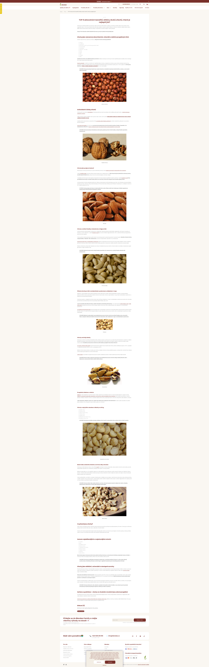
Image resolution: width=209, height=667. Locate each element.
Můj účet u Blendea (67, 646)
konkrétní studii (125, 177)
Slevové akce (66, 657)
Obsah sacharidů (80, 63)
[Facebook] (136, 636)
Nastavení (104, 665)
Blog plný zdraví (66, 652)
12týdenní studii (95, 232)
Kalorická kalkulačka (67, 650)
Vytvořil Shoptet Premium (66, 664)
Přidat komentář (81, 611)
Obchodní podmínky (88, 650)
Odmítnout (99, 662)
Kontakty (147, 7)
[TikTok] (144, 636)
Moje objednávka (87, 646)
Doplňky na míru (128, 7)
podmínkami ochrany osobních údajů (139, 622)
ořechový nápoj (126, 570)
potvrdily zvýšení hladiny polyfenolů (103, 121)
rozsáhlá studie (83, 173)
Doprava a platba (88, 648)
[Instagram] (132, 636)
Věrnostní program (139, 7)
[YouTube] (140, 636)
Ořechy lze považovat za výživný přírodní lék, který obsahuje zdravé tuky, (91, 599)
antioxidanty (90, 112)
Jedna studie (80, 354)
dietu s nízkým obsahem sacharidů (90, 66)
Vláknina (79, 394)
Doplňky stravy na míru (68, 648)
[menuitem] (65, 7)
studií (97, 467)
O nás (106, 648)
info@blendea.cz (114, 636)
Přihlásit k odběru (140, 620)
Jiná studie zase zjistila (81, 125)
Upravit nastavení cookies (143, 664)
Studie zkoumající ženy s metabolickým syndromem (87, 241)
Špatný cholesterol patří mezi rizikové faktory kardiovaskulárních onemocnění (104, 126)
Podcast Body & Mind (67, 654)
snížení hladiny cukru (124, 303)
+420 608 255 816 (126, 4)
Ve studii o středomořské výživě (83, 345)
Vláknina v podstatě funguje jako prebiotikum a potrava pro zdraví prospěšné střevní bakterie (96, 396)
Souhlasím (110, 662)
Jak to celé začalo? (109, 650)
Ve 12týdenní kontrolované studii (83, 309)
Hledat (118, 4)
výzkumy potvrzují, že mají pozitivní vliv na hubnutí (116, 170)
